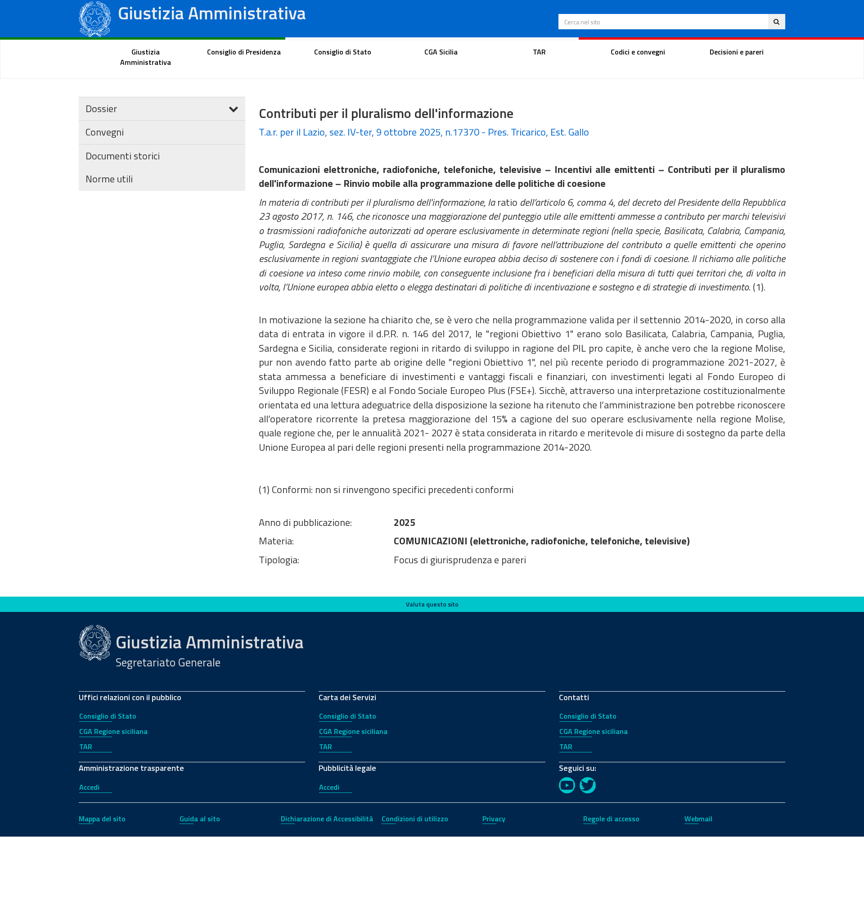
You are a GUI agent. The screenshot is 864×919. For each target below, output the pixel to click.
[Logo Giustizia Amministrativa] (95, 17)
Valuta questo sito (432, 604)
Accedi (89, 787)
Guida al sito (200, 818)
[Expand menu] (233, 108)
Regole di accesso (611, 818)
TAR (85, 746)
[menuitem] (145, 57)
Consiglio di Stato (107, 716)
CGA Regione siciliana (113, 731)
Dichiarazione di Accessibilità (327, 818)
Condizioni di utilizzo (415, 818)
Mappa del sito (102, 818)
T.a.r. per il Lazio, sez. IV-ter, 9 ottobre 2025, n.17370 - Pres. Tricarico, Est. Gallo (424, 132)
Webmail (698, 818)
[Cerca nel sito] (776, 21)
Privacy (493, 818)
